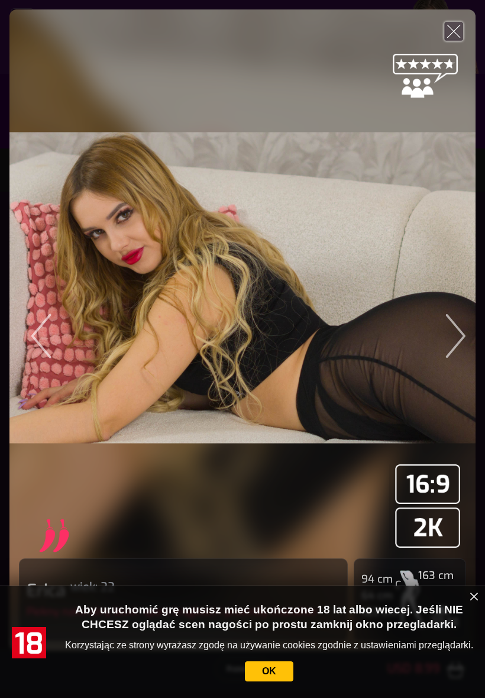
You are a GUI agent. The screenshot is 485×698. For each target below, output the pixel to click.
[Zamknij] (453, 31)
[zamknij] (474, 596)
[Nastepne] (401, 330)
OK (269, 671)
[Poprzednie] (84, 330)
